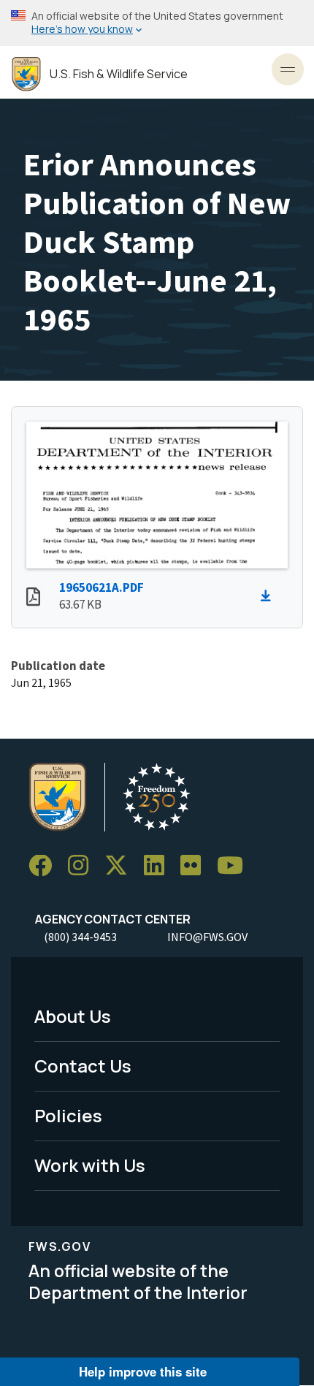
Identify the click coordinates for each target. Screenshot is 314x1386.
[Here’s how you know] (157, 23)
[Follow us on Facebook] (45, 866)
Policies (68, 1115)
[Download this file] (269, 596)
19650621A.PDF (101, 587)
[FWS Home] (26, 74)
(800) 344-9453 (80, 936)
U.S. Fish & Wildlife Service (119, 74)
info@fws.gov (207, 936)
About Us (72, 1016)
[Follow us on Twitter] (121, 866)
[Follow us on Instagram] (83, 866)
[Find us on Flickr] (195, 866)
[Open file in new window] (33, 598)
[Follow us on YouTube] (235, 866)
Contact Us (82, 1066)
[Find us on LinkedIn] (159, 866)
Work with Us (89, 1165)
